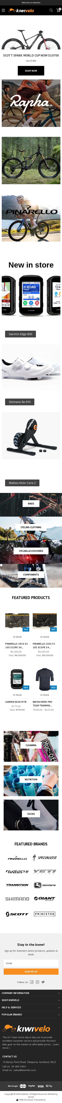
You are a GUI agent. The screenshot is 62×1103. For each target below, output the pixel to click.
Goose (31, 1097)
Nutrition (31, 779)
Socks (31, 813)
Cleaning (31, 745)
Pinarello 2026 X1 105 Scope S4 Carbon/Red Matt (16, 647)
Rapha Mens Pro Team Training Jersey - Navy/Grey (44, 705)
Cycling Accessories (31, 550)
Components (31, 574)
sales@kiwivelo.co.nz (25, 1070)
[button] (20, 334)
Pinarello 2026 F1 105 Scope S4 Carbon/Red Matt (44, 647)
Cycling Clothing (31, 527)
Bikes (31, 503)
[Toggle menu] (3, 10)
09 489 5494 (18, 1066)
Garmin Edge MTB (15, 701)
